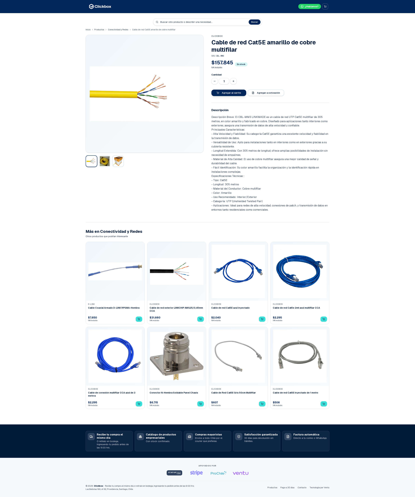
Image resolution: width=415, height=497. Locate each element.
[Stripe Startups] (196, 472)
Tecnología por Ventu (319, 487)
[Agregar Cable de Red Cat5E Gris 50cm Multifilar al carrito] (262, 403)
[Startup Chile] (174, 472)
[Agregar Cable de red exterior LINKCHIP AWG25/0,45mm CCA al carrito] (200, 319)
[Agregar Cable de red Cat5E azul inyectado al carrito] (262, 319)
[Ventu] (240, 472)
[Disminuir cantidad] (214, 81)
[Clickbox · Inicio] (100, 6)
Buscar (254, 22)
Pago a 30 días (287, 487)
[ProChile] (218, 472)
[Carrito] (325, 6)
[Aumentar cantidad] (233, 81)
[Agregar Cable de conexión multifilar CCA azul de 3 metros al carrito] (139, 403)
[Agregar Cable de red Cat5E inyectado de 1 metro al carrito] (323, 403)
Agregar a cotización (268, 92)
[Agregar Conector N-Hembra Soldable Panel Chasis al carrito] (200, 403)
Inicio (88, 29)
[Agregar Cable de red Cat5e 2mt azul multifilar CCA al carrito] (323, 319)
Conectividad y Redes (118, 29)
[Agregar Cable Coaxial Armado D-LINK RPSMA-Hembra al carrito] (139, 319)
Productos (99, 29)
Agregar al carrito (231, 92)
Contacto (302, 487)
